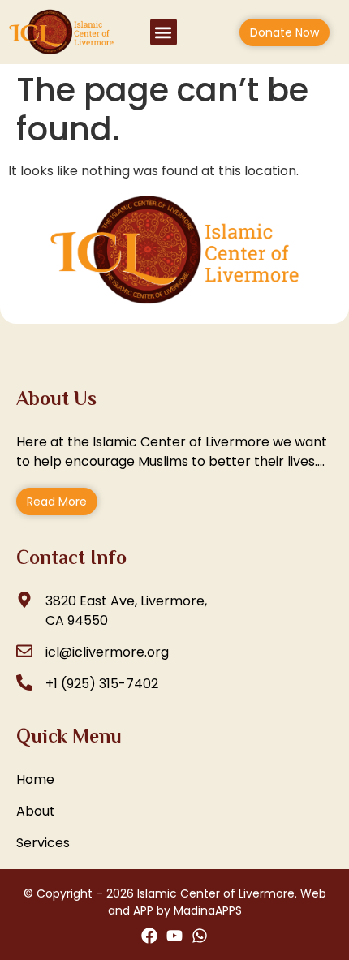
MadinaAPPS (208, 910)
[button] (163, 32)
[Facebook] (149, 936)
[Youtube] (174, 936)
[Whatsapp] (200, 936)
